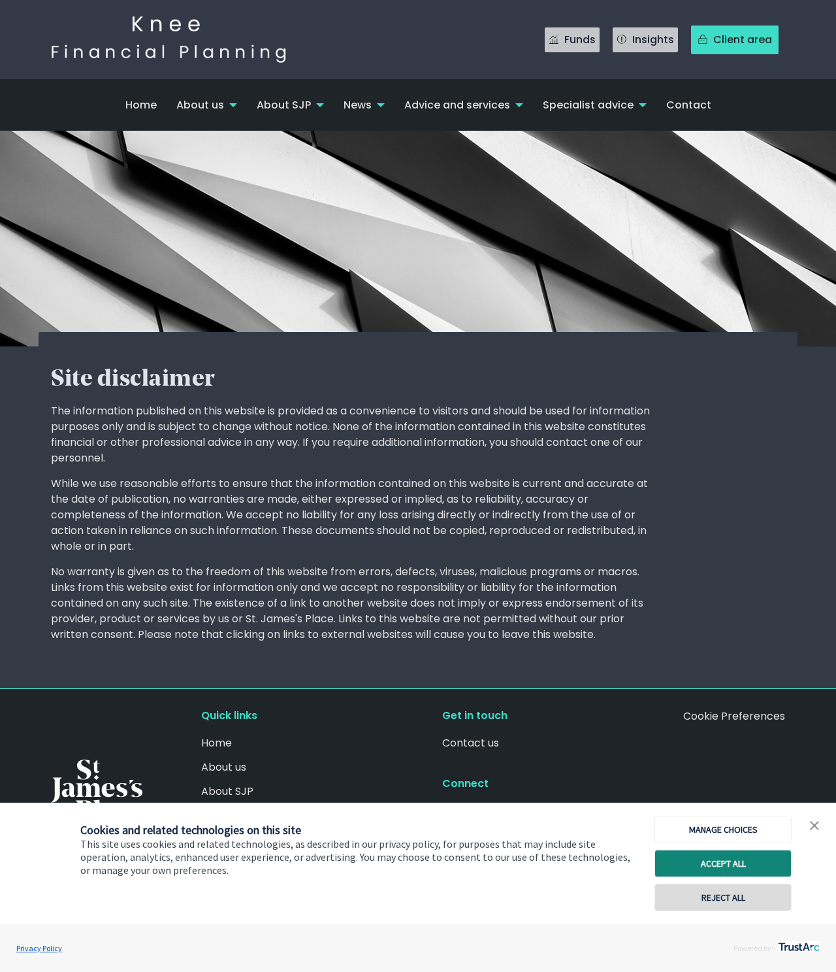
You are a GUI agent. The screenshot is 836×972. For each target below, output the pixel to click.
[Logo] (96, 790)
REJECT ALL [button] (723, 897)
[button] (814, 826)
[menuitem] (141, 105)
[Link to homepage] (181, 39)
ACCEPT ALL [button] (723, 863)
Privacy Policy (39, 948)
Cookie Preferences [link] (734, 716)
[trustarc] (797, 943)
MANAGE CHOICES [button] (723, 829)
